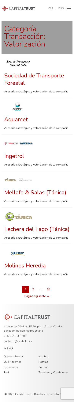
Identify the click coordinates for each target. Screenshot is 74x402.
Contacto (44, 367)
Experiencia (11, 367)
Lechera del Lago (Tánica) (37, 229)
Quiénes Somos (14, 356)
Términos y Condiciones (53, 372)
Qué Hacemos (12, 362)
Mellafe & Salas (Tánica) (35, 192)
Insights (43, 356)
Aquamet (16, 119)
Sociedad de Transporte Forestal (34, 79)
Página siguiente (37, 296)
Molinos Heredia (25, 266)
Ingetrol (14, 156)
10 (48, 289)
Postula (43, 362)
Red (6, 372)
